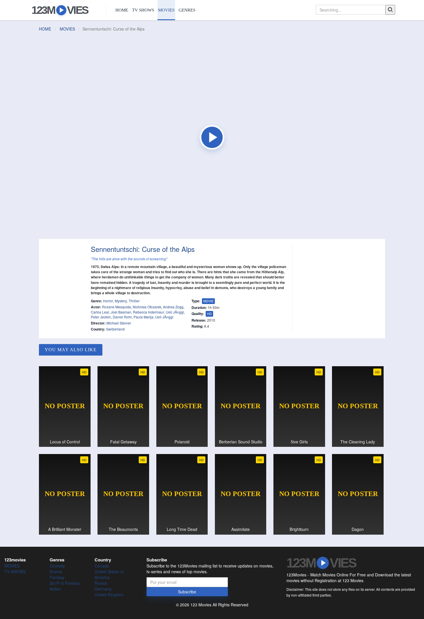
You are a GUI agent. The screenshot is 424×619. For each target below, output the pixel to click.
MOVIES (166, 10)
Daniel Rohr (122, 316)
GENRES (187, 10)
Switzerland (115, 328)
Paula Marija (143, 316)
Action (55, 589)
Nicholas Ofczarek (147, 306)
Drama (56, 571)
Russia (101, 583)
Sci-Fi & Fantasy (65, 583)
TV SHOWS (143, 10)
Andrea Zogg (173, 306)
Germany (103, 589)
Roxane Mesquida (116, 306)
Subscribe (187, 592)
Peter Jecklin (101, 316)
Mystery (121, 300)
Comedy (57, 566)
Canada (102, 566)
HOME (121, 10)
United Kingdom (109, 594)
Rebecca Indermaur (148, 312)
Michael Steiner (118, 322)
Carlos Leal (100, 312)
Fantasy (57, 577)
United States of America (109, 574)
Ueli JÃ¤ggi (175, 312)
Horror (108, 300)
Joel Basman (121, 312)
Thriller (134, 300)
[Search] (390, 10)
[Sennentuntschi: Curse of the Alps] (212, 137)
